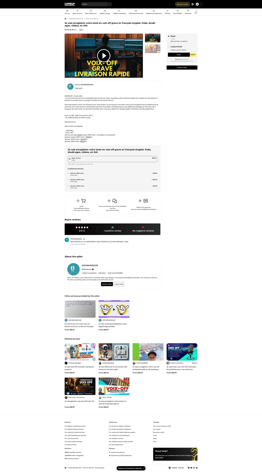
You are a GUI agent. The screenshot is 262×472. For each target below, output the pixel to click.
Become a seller (182, 4)
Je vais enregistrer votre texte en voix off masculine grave (112, 402)
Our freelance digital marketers (120, 426)
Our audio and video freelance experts (122, 432)
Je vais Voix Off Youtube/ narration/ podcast (79, 368)
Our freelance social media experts (121, 441)
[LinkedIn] (188, 468)
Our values (157, 429)
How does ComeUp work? (162, 426)
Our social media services (73, 441)
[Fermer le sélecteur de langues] (143, 468)
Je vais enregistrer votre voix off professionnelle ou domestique (146, 368)
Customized (176, 47)
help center (159, 457)
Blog (154, 438)
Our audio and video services (75, 432)
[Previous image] (67, 309)
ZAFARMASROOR (87, 85)
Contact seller (182, 67)
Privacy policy (99, 467)
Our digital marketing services (75, 426)
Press (155, 435)
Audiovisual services (76, 18)
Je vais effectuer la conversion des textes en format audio (113, 368)
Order (179, 54)
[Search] (109, 4)
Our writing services (71, 438)
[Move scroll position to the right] (196, 12)
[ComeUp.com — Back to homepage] (70, 4)
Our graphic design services (74, 429)
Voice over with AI (92, 18)
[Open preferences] (192, 4)
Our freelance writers (116, 438)
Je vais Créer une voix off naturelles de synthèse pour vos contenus (181, 368)
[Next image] (93, 309)
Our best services (70, 444)
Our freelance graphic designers (120, 429)
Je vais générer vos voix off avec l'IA (79, 401)
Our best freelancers (116, 444)
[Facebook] (196, 468)
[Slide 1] (152, 48)
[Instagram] (194, 468)
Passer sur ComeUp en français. (130, 468)
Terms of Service (88, 467)
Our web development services (75, 435)
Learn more (119, 284)
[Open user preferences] (201, 4)
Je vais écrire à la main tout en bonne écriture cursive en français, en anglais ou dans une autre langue (80, 326)
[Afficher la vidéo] (104, 56)
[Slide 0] (152, 38)
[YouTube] (191, 468)
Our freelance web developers (119, 435)
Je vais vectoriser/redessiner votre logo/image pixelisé (113, 325)
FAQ (154, 441)
